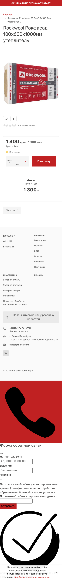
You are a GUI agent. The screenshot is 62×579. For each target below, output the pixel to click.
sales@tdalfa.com (19, 344)
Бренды (8, 246)
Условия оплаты (11, 279)
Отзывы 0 (12, 210)
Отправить (8, 505)
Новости (38, 245)
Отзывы (38, 256)
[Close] (57, 572)
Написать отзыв (26, 125)
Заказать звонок (19, 331)
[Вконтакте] (6, 353)
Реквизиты (9, 295)
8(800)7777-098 (20, 327)
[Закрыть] (1, 453)
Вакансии (39, 261)
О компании (40, 240)
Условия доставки (12, 285)
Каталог (9, 236)
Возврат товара (11, 290)
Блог (36, 251)
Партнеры (39, 267)
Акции (7, 241)
